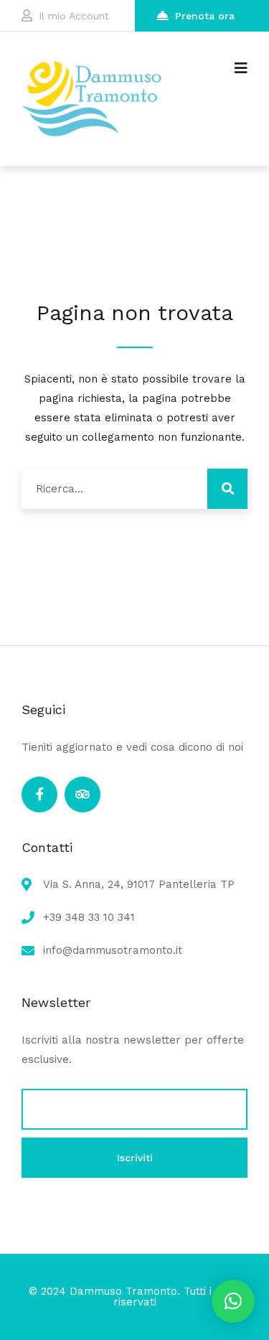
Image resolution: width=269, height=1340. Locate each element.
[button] (233, 1301)
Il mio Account (74, 16)
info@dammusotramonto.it (112, 950)
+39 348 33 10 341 (89, 917)
